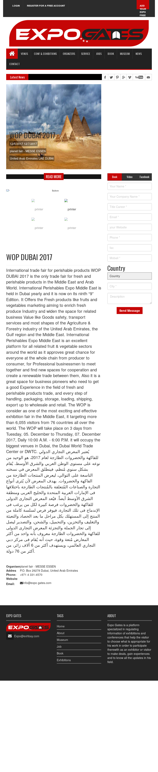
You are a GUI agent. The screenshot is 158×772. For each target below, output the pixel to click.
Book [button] (111, 53)
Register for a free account (46, 5)
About (60, 633)
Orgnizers (69, 53)
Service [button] (85, 53)
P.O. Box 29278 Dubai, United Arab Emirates (49, 570)
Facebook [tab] (144, 177)
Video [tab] (129, 177)
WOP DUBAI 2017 (32, 134)
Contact (14, 64)
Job (59, 646)
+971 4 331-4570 (31, 574)
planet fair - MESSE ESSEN (38, 566)
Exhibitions (64, 660)
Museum (125, 53)
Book (60, 653)
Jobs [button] (99, 53)
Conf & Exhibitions (45, 53)
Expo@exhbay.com (26, 636)
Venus (24, 53)
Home (61, 626)
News (139, 53)
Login (16, 5)
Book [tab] (114, 177)
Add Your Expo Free (143, 10)
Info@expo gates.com (37, 583)
